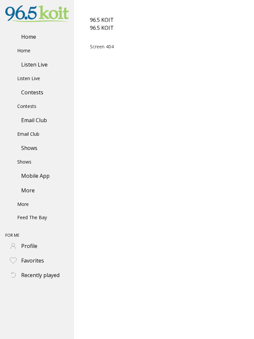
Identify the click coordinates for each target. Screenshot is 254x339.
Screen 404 (102, 46)
